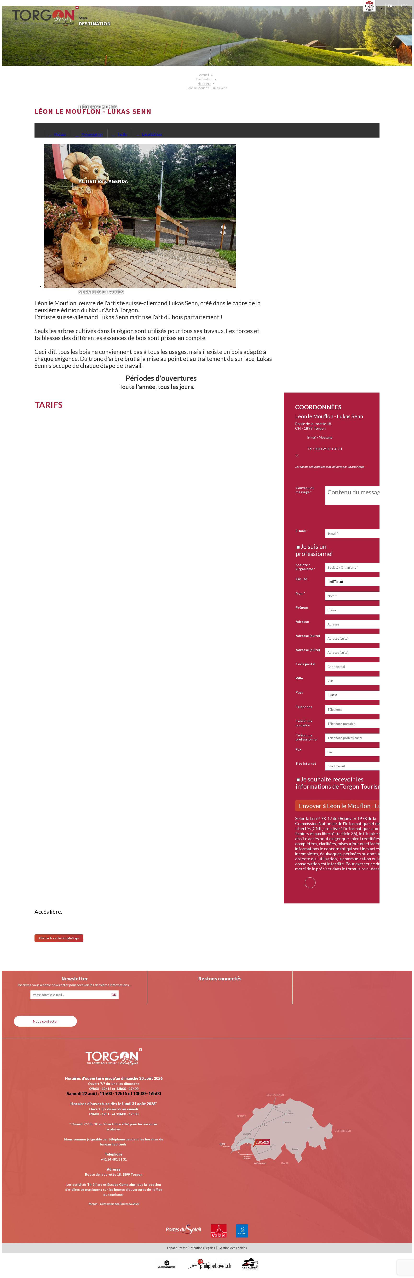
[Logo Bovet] (210, 1269)
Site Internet (306, 763)
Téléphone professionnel (306, 737)
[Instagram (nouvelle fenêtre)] (210, 989)
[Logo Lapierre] (166, 1269)
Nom (300, 593)
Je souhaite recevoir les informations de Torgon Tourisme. (341, 782)
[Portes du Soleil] (183, 1233)
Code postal (305, 664)
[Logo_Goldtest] (250, 1269)
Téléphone (304, 707)
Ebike (371, 6)
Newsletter (74, 978)
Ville (299, 678)
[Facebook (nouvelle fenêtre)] (310, 879)
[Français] (391, 8)
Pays (299, 692)
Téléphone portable (304, 723)
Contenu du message (305, 490)
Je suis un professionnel (314, 550)
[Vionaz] (242, 1236)
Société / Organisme (305, 567)
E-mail (302, 531)
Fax (298, 749)
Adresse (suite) (308, 636)
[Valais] (219, 1236)
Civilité (301, 579)
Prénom (302, 607)
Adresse (302, 621)
